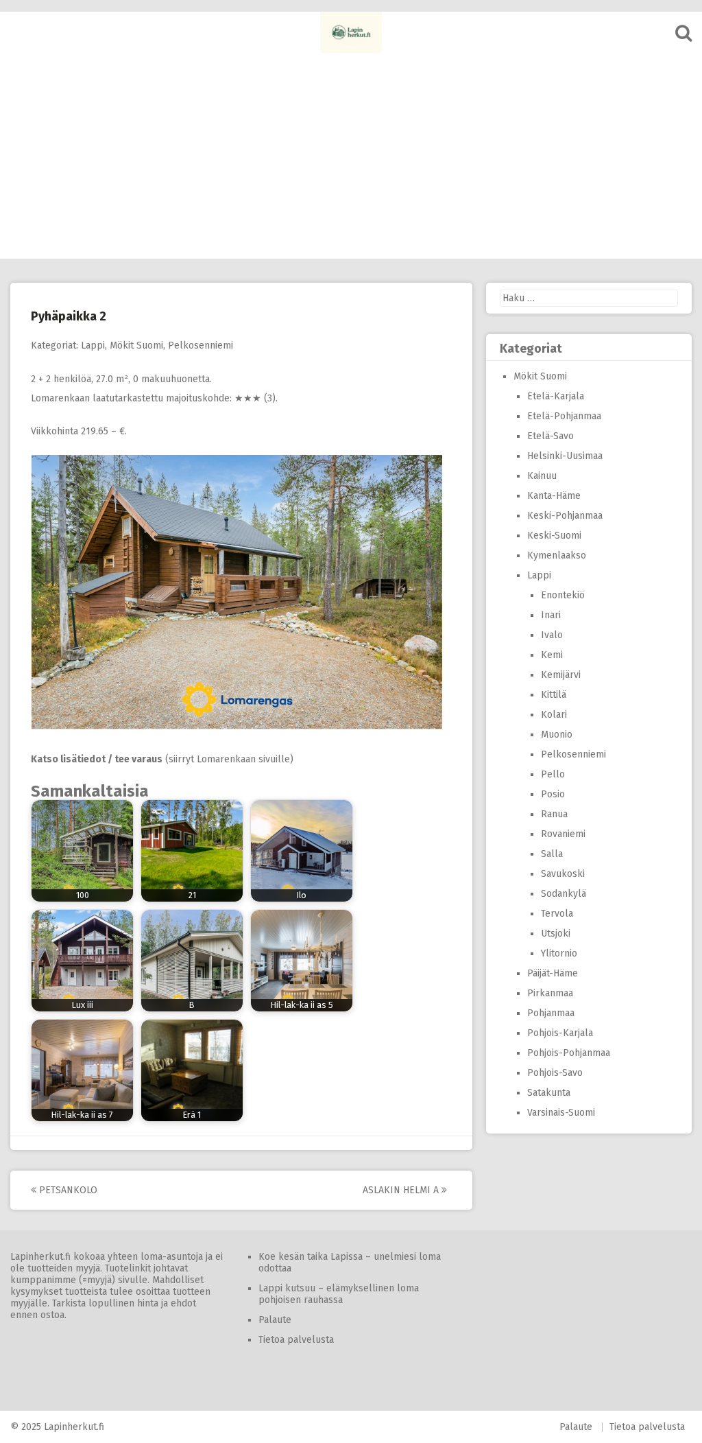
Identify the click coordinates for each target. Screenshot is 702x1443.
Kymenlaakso (556, 555)
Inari (551, 615)
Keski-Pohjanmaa (565, 515)
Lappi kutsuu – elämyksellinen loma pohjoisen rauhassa (338, 1294)
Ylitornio (559, 953)
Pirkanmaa (550, 993)
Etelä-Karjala (555, 396)
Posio (553, 794)
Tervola (557, 913)
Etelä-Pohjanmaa (564, 416)
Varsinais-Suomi (561, 1112)
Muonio (556, 734)
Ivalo (552, 635)
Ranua (554, 814)
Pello (553, 774)
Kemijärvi (561, 675)
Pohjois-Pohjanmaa (568, 1053)
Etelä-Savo (550, 436)
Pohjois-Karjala (560, 1033)
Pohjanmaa (550, 1013)
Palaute (274, 1320)
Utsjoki (555, 933)
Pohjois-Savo (555, 1073)
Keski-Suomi (554, 535)
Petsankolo (66, 1190)
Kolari (554, 714)
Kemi (552, 655)
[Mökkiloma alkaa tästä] (351, 32)
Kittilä (553, 695)
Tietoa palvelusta (296, 1340)
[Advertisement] (351, 156)
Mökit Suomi (136, 345)
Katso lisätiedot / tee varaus (96, 759)
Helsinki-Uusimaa (565, 456)
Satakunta (548, 1093)
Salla (552, 854)
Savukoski (563, 874)
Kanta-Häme (554, 496)
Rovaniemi (563, 834)
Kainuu (542, 476)
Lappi (93, 345)
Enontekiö (563, 595)
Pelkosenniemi (200, 345)
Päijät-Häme (552, 973)
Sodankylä (563, 894)
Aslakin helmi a (402, 1190)
